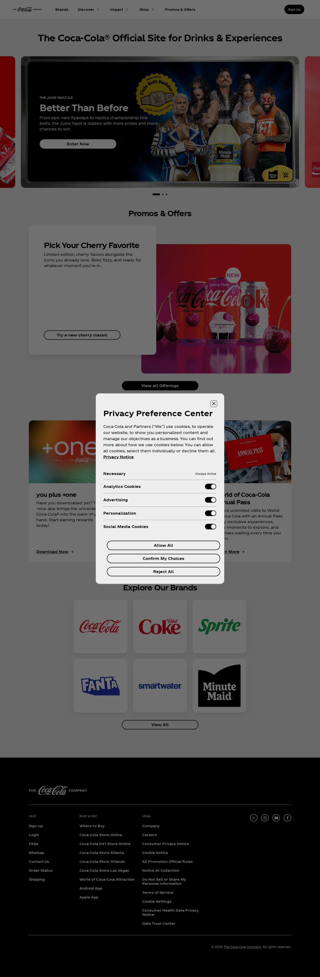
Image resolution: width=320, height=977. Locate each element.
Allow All (163, 545)
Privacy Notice (118, 457)
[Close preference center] (214, 404)
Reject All (163, 571)
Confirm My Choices (163, 558)
